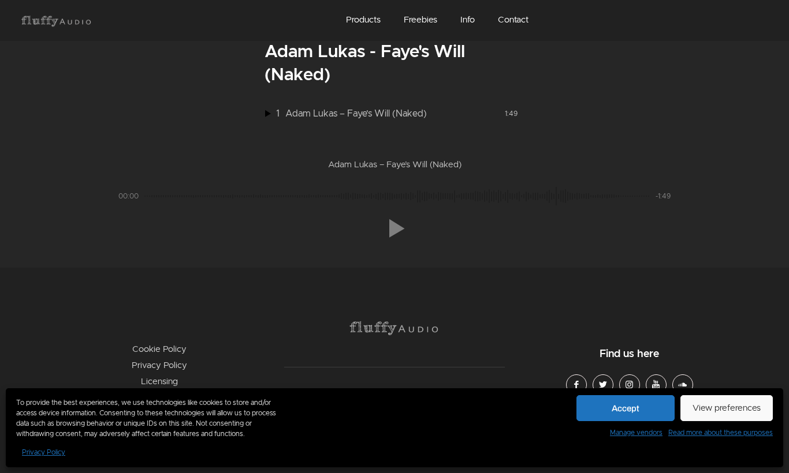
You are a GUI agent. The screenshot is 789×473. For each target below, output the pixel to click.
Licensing (159, 381)
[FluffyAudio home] (56, 21)
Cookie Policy (159, 349)
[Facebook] (576, 384)
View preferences (727, 408)
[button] (363, 20)
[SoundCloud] (682, 384)
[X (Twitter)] (603, 384)
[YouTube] (656, 384)
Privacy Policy (43, 452)
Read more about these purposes (720, 432)
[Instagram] (629, 384)
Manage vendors (636, 432)
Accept (625, 408)
